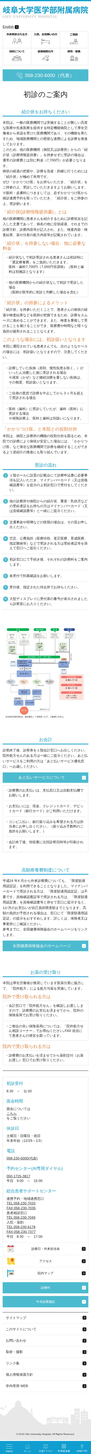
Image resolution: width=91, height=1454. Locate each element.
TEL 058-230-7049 (21, 1217)
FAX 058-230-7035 (21, 1208)
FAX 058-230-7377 (21, 1232)
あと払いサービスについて (41, 777)
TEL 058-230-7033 (21, 1203)
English (8, 27)
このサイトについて (21, 1329)
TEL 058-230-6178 (21, 1227)
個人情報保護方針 (19, 1374)
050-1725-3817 (18, 1176)
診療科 (45, 1287)
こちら (12, 1114)
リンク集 (12, 1363)
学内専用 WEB (17, 1386)
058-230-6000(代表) (22, 1158)
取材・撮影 (14, 1352)
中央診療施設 (45, 1301)
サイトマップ (16, 1318)
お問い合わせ (16, 1340)
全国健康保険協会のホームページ (42, 946)
